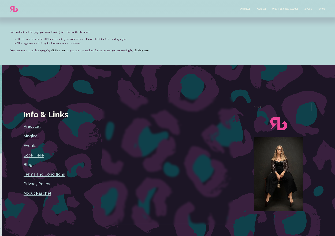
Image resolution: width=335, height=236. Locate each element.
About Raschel (37, 193)
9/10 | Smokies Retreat (285, 8)
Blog (28, 164)
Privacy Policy (37, 183)
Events (308, 8)
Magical (261, 8)
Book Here (34, 155)
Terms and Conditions (44, 174)
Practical (245, 8)
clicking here (58, 50)
